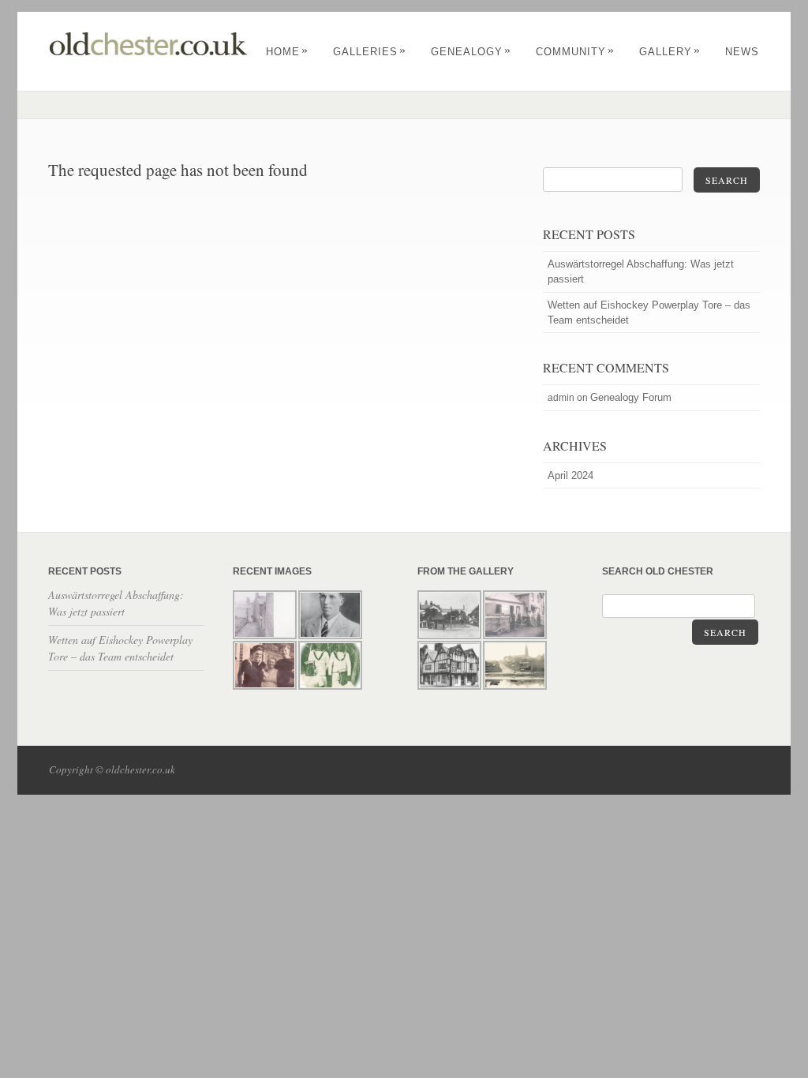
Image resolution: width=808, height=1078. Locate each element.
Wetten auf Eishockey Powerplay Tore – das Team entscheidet (649, 312)
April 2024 (570, 475)
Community (575, 52)
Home (287, 52)
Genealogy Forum (630, 397)
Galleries (369, 52)
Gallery (670, 52)
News (742, 52)
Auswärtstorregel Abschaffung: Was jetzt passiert (641, 271)
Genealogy (471, 52)
